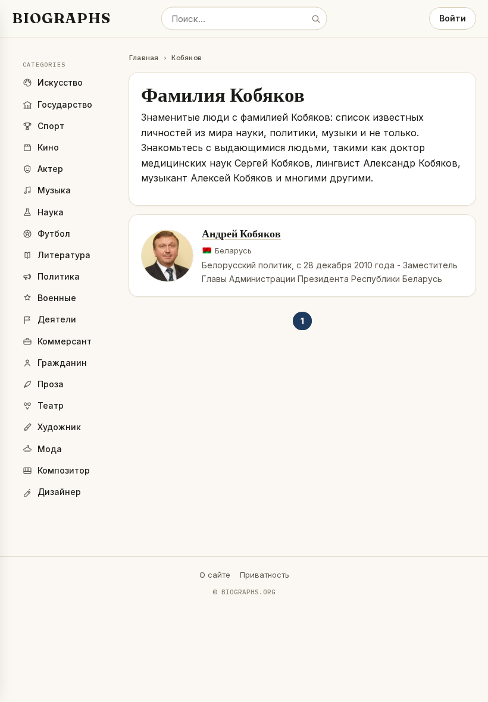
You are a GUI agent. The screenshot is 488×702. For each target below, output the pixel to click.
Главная (144, 57)
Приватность (264, 574)
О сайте (214, 574)
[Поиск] (315, 18)
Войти (452, 18)
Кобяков (186, 57)
